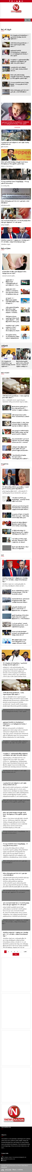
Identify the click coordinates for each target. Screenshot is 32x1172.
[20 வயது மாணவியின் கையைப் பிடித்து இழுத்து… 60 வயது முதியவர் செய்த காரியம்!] (6, 84)
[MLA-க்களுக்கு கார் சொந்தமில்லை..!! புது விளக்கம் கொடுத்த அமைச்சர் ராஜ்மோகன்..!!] (6, 37)
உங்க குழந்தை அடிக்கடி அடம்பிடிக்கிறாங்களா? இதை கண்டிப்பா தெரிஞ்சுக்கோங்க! (12, 336)
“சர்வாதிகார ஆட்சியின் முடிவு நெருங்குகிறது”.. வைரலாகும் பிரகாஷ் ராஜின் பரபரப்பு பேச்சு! (20, 499)
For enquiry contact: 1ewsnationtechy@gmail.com (14, 1157)
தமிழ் (2, 1170)
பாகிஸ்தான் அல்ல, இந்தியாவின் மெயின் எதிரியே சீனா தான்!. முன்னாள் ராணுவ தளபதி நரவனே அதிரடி (20, 448)
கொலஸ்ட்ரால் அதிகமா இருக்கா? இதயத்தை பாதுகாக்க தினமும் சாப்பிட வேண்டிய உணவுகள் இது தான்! (19, 524)
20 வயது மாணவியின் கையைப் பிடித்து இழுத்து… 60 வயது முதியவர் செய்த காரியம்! (19, 84)
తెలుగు (14, 1170)
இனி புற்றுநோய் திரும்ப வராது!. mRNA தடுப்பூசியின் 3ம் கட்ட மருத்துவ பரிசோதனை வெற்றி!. (19, 641)
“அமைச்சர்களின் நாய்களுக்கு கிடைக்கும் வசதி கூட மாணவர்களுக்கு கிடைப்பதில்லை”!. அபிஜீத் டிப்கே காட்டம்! (20, 457)
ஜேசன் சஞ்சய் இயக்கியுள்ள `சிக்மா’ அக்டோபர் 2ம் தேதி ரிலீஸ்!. (20, 547)
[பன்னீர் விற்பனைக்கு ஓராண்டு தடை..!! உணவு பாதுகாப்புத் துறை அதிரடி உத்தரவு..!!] (6, 44)
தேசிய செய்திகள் (5, 372)
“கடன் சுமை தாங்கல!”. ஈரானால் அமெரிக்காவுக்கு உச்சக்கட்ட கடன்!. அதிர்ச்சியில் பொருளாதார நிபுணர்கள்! (20, 625)
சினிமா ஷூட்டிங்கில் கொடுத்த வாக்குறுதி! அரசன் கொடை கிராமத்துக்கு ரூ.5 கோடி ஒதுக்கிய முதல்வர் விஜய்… (20, 76)
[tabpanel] (16, 114)
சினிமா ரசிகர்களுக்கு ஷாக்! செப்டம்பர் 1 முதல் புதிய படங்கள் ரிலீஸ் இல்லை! (19, 90)
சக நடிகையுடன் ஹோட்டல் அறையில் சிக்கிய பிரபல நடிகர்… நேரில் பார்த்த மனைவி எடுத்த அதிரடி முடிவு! (20, 516)
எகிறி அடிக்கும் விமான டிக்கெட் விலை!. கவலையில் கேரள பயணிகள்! (20, 415)
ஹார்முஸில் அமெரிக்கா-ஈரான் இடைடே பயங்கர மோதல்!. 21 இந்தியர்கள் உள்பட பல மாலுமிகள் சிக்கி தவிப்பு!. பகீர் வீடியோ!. (19, 608)
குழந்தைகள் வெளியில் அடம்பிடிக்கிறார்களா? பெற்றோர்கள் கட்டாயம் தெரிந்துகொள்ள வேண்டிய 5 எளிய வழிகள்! (19, 53)
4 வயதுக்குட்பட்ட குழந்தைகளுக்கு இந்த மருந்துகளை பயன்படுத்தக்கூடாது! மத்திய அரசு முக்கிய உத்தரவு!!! (19, 61)
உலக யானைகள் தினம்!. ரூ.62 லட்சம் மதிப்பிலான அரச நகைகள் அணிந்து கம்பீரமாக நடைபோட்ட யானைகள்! (20, 440)
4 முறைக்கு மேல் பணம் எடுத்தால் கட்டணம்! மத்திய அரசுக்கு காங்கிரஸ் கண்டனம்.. (19, 69)
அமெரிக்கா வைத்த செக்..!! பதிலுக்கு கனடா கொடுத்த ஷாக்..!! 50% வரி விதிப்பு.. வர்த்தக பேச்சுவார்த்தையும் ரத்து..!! (15, 240)
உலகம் (2, 555)
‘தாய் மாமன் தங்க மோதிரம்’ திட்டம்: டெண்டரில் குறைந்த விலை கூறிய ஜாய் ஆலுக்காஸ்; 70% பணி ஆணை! (16, 221)
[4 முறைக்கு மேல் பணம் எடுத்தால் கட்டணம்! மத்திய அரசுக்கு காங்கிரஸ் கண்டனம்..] (6, 69)
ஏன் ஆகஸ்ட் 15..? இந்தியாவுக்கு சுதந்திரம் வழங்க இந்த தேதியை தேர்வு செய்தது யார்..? (12, 301)
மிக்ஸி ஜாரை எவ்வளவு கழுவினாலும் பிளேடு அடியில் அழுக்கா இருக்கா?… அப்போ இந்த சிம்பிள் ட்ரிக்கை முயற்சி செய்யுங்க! (13, 319)
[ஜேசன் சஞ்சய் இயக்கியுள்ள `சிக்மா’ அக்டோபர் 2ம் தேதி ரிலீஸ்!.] (6, 548)
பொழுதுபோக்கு (4, 463)
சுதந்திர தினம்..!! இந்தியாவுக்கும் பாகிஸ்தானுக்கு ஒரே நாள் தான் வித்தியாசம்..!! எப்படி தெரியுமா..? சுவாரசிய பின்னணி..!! (12, 282)
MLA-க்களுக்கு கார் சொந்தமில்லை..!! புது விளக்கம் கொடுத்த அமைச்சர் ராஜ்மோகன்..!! (19, 37)
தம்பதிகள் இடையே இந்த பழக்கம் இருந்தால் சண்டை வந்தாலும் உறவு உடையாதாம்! (14, 272)
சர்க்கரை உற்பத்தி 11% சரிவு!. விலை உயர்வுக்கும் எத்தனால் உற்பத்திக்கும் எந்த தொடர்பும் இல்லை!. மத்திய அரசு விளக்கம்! (20, 424)
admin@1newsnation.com (8, 1158)
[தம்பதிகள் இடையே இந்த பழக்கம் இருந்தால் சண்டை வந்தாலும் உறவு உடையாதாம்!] (16, 261)
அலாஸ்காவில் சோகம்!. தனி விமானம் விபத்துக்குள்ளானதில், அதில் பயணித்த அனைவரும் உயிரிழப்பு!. (20, 600)
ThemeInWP (4, 1167)
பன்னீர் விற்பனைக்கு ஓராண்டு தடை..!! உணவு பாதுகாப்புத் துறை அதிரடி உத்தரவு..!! (19, 44)
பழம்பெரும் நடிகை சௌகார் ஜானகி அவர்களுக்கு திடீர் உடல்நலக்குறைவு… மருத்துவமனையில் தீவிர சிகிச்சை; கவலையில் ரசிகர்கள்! (21, 507)
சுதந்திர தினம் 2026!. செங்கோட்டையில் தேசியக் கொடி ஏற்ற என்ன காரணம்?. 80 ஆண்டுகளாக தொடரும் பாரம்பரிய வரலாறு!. (12, 291)
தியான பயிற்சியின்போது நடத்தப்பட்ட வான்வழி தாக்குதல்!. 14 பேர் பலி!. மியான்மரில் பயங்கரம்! (20, 592)
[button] (26, 20)
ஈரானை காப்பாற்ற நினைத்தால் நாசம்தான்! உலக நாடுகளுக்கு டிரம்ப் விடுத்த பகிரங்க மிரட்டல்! (20, 633)
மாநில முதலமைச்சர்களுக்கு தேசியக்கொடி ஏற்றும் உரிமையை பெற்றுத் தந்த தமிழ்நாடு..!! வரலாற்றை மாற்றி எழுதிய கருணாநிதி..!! (12, 310)
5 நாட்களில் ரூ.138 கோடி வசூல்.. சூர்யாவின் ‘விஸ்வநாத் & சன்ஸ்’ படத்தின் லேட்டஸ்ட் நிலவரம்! (19, 540)
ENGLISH (8, 1170)
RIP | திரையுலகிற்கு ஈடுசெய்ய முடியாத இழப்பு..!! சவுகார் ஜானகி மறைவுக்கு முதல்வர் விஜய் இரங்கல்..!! (15, 487)
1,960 (25, 951)
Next (29, 354)
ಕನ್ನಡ (20, 1170)
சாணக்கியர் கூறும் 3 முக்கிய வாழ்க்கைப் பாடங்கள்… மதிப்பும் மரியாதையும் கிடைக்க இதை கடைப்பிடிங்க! (13, 328)
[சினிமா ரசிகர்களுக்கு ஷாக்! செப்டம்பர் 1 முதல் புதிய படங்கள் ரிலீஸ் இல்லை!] (6, 92)
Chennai (4, 1160)
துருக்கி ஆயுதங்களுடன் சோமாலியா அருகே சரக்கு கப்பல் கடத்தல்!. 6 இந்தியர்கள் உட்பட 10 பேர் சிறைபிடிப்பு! (21, 617)
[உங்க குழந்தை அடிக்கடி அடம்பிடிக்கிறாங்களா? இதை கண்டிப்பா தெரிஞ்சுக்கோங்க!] (25, 336)
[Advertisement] (16, 974)
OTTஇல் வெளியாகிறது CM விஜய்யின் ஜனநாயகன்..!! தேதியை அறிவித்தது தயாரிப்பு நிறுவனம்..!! (20, 532)
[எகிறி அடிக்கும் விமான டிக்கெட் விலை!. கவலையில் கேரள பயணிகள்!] (6, 416)
